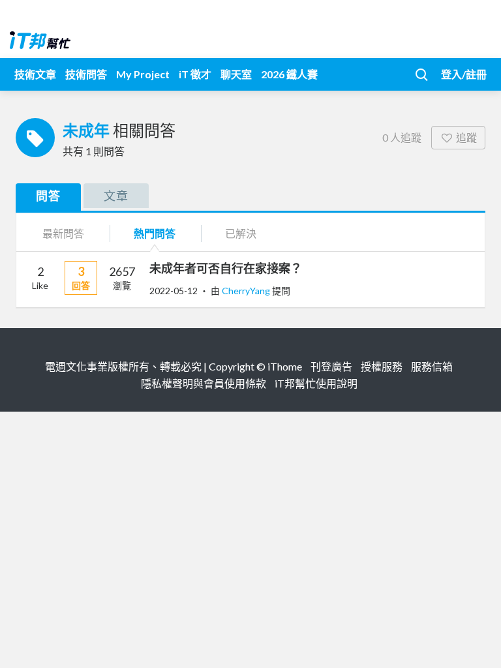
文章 (116, 196)
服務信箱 (432, 366)
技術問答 (86, 74)
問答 (48, 196)
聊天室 (236, 74)
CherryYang (247, 290)
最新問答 (63, 233)
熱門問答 (154, 233)
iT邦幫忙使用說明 (316, 383)
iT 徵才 (195, 74)
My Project (143, 74)
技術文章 (35, 74)
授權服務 (381, 366)
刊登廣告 (331, 366)
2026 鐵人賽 (289, 74)
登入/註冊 (464, 74)
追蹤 (466, 137)
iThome (284, 366)
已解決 (240, 233)
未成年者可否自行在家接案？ (225, 268)
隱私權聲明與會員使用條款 (203, 383)
